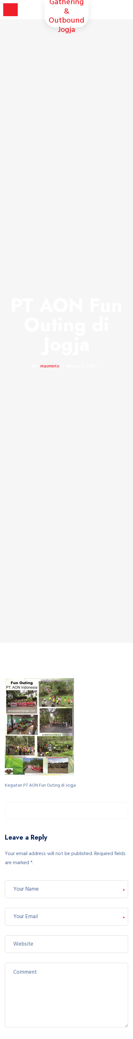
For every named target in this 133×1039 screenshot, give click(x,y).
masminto (49, 366)
